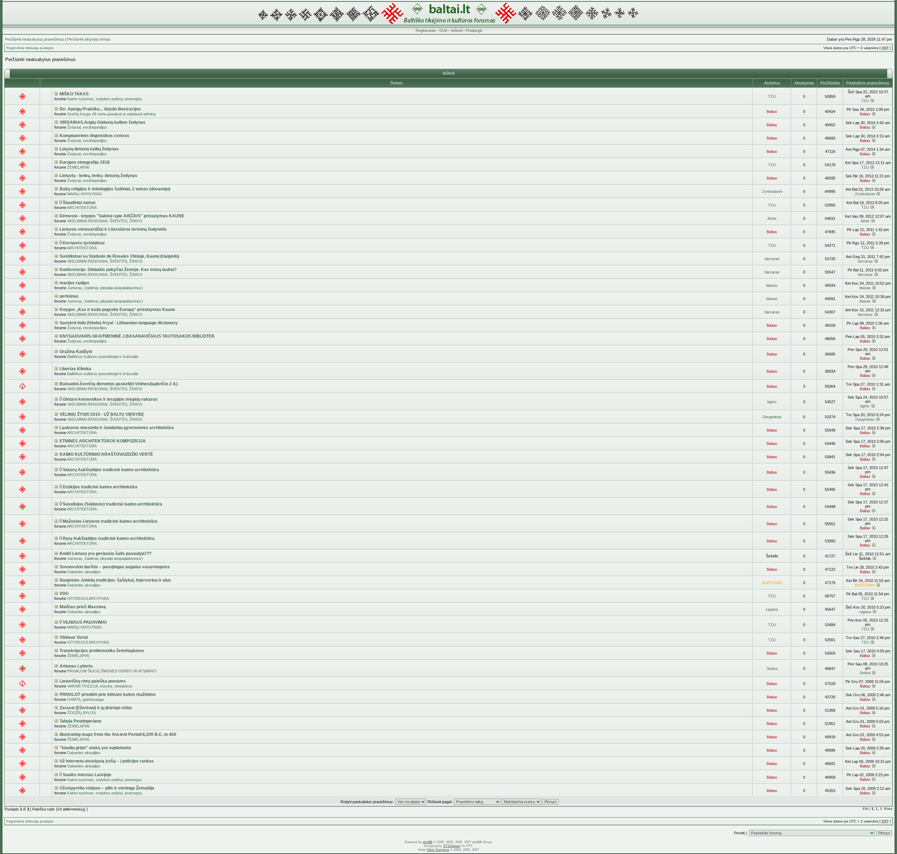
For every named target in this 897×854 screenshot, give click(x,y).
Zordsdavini (772, 191)
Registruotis (426, 30)
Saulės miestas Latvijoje (87, 774)
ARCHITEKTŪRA (82, 207)
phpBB (427, 842)
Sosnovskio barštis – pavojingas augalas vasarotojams (115, 566)
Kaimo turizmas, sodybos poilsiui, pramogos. (105, 99)
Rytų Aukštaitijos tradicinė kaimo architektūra (109, 538)
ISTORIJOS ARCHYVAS (88, 598)
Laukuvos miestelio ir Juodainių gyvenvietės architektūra (117, 427)
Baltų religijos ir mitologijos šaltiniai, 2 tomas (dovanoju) (115, 189)
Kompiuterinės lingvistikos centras (94, 135)
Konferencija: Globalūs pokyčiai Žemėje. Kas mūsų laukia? (118, 269)
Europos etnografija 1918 (85, 162)
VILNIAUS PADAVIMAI (85, 622)
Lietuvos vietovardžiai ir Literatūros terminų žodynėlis (113, 229)
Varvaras (772, 259)
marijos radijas (74, 282)
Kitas (888, 809)
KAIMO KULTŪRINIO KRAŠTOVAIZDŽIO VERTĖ (106, 454)
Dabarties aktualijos (84, 572)
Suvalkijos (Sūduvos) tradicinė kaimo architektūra (112, 504)
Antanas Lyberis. (77, 666)
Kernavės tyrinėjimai (83, 242)
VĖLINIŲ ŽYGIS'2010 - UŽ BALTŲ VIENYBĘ (102, 414)
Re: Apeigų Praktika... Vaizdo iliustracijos (100, 109)
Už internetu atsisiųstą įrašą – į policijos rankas (107, 761)
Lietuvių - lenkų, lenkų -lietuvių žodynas (98, 175)
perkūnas (69, 296)
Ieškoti (456, 30)
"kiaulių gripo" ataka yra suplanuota (95, 747)
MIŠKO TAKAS (74, 94)
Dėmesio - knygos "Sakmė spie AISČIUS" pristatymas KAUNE (122, 216)
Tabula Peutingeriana (80, 721)
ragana (772, 609)
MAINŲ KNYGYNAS (84, 194)
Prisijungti (474, 30)
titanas (772, 285)
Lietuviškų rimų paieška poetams (93, 681)
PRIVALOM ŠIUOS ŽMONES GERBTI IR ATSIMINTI (112, 671)
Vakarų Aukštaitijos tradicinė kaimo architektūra (111, 469)
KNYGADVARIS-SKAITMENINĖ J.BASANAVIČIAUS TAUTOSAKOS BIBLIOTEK (137, 336)
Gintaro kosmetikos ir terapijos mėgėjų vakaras (110, 399)
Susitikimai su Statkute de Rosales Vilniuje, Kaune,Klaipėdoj (119, 256)
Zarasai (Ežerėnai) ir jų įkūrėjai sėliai (96, 707)
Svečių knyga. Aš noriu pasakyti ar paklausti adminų (111, 114)
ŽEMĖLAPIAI (78, 167)
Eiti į (866, 809)
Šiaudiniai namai (79, 202)
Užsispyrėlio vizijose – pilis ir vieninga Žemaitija (107, 788)
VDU (64, 593)
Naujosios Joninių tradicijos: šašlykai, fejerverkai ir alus (115, 580)
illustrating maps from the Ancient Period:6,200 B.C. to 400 (118, 734)
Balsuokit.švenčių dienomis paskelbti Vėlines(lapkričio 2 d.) (119, 383)
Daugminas (772, 417)
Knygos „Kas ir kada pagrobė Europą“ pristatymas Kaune (117, 309)
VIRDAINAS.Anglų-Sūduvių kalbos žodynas (102, 122)
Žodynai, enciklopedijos (87, 127)
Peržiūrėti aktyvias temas (88, 39)
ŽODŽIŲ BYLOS (81, 713)
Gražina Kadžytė (76, 351)
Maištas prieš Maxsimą (83, 606)
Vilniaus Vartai (74, 637)
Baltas (772, 111)
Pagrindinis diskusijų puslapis (29, 48)
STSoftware (451, 846)
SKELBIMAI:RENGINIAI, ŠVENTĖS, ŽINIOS (104, 221)
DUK (443, 30)
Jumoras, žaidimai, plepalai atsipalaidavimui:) (105, 288)
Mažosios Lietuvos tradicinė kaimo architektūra (110, 521)
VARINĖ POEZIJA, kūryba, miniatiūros (99, 686)
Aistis (771, 218)
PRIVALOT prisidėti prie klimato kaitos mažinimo (108, 694)
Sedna (772, 668)
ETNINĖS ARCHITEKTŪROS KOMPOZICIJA (103, 441)
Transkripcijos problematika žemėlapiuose (102, 650)
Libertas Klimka (75, 368)
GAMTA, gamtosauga (85, 699)
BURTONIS (772, 583)
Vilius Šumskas (438, 850)
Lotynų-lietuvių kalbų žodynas (89, 149)
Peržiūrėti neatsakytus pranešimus (34, 39)
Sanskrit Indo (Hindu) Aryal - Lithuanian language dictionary (119, 322)
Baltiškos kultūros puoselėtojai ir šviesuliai (102, 356)
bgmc (772, 402)
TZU (772, 96)
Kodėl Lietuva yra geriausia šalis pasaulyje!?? (105, 553)
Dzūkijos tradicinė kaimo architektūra (100, 486)
